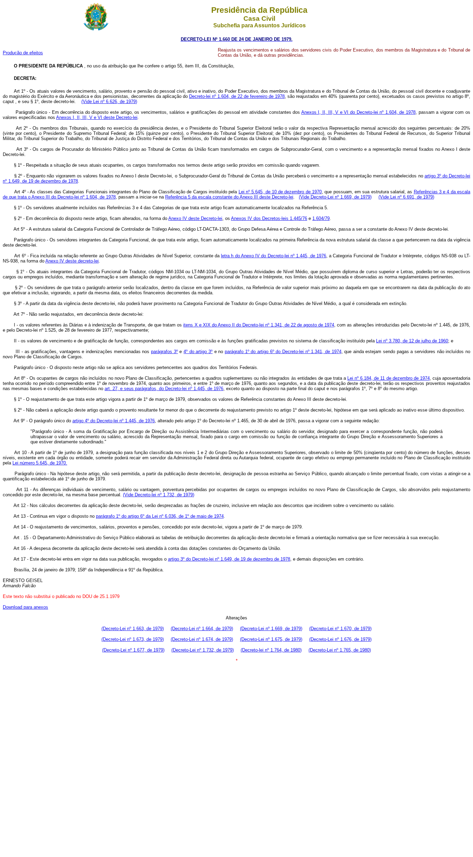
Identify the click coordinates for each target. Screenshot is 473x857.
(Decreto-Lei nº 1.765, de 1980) (340, 650)
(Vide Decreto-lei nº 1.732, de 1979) (158, 494)
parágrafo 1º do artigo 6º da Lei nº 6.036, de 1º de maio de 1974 (160, 516)
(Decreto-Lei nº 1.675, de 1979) (271, 639)
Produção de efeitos (23, 52)
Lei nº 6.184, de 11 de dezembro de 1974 (388, 378)
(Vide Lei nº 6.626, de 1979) (109, 101)
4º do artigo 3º (198, 351)
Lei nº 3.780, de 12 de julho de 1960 (412, 340)
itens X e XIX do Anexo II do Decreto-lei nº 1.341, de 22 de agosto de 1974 (258, 325)
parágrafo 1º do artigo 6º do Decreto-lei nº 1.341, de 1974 (283, 351)
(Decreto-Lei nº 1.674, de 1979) (202, 639)
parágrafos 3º (164, 351)
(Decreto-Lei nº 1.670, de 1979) (340, 628)
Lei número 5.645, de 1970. (39, 463)
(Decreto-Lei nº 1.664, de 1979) (202, 628)
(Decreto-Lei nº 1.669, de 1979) (271, 628)
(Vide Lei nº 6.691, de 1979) (406, 197)
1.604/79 (321, 218)
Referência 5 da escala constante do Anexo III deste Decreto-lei (229, 197)
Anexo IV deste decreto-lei (72, 261)
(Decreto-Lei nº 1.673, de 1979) (132, 639)
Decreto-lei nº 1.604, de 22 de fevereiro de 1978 (237, 96)
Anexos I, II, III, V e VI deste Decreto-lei (96, 117)
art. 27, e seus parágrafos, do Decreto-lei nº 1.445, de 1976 (164, 388)
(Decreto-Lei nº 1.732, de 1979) (202, 650)
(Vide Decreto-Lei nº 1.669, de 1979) (335, 197)
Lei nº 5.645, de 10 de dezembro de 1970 (280, 191)
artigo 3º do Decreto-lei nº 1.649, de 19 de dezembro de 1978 (229, 559)
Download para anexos (25, 607)
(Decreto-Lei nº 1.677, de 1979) (133, 650)
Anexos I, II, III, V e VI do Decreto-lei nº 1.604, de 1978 (358, 112)
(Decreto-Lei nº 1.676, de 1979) (340, 639)
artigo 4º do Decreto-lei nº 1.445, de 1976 (113, 420)
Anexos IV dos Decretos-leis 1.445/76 (269, 218)
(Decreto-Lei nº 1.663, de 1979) (132, 628)
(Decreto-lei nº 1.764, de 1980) (271, 650)
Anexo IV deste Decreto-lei (195, 218)
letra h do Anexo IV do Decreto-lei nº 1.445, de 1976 (273, 255)
